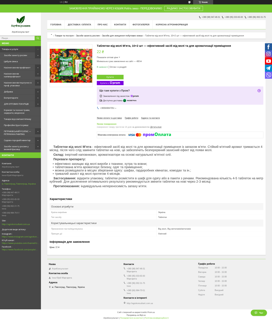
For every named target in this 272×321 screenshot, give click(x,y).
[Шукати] (38, 38)
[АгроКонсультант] (20, 23)
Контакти (120, 24)
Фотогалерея (141, 24)
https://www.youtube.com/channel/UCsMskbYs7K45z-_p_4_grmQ (20, 243)
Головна (55, 24)
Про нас (103, 24)
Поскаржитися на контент (131, 318)
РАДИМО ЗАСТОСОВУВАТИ (183, 8)
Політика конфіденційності (157, 318)
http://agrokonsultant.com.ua (16, 224)
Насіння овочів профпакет (17, 67)
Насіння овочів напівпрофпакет (12, 75)
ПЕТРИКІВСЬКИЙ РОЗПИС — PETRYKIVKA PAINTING (17, 133)
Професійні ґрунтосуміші (16, 125)
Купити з (104, 83)
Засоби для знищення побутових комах (122, 35)
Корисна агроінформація (172, 24)
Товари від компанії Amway (17, 119)
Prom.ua (151, 312)
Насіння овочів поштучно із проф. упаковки (18, 84)
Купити (110, 77)
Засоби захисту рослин (15, 55)
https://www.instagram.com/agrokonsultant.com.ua (20, 236)
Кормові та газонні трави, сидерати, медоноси (17, 111)
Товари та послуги (64, 35)
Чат (261, 313)
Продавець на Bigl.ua (136, 315)
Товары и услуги (10, 49)
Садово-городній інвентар (17, 140)
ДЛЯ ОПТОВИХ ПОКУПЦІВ (16, 103)
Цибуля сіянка (11, 61)
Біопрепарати (11, 97)
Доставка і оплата (79, 24)
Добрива (8, 91)
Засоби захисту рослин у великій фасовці (16, 148)
